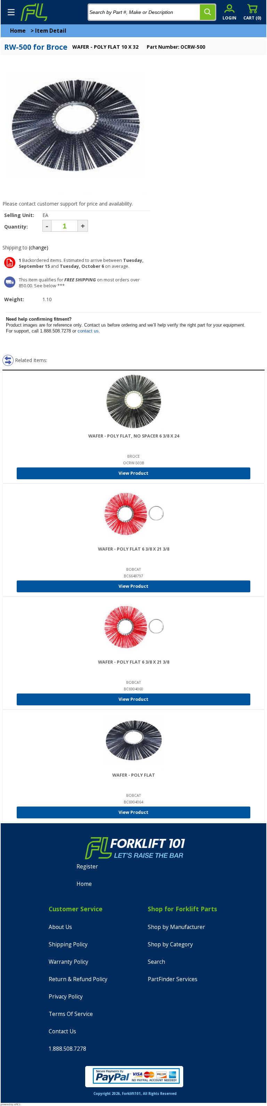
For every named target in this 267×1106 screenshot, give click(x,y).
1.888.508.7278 (67, 1048)
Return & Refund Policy (78, 979)
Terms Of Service (71, 1014)
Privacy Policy (66, 996)
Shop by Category (170, 944)
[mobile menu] (11, 12)
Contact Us (62, 1031)
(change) (38, 247)
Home (18, 30)
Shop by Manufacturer (176, 927)
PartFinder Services (172, 979)
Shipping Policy (68, 944)
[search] (207, 12)
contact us (88, 331)
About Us (60, 927)
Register (87, 866)
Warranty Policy (68, 961)
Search (156, 961)
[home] (34, 12)
